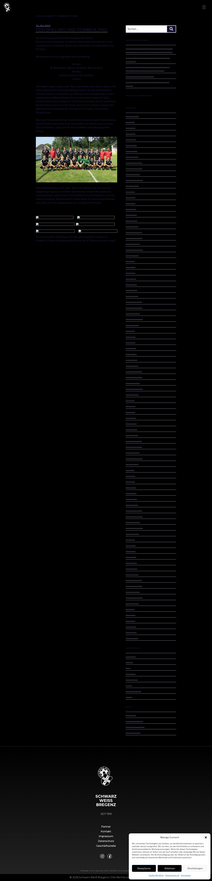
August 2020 (132, 533)
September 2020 (134, 527)
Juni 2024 (130, 266)
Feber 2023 (131, 359)
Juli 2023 (130, 330)
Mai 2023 (130, 341)
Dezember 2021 (134, 440)
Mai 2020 (130, 550)
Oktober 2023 (133, 312)
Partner (106, 826)
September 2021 (134, 457)
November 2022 (134, 376)
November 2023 (134, 307)
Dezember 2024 (134, 231)
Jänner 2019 (132, 637)
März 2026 (131, 144)
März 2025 (131, 214)
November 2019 (134, 585)
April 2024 (131, 278)
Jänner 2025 (132, 225)
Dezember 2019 (134, 579)
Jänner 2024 (132, 295)
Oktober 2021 (133, 452)
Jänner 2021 (132, 504)
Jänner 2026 (132, 156)
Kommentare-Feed (135, 726)
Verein (129, 696)
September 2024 (134, 249)
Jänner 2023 (132, 365)
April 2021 (131, 486)
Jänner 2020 (132, 573)
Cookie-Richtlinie (156, 875)
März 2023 (131, 353)
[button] (205, 837)
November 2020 (134, 515)
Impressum (186, 875)
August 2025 (132, 185)
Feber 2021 (131, 498)
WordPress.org (133, 732)
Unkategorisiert (133, 690)
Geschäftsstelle (106, 845)
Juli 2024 (130, 260)
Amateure (131, 656)
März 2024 (131, 283)
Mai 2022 (130, 411)
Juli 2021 (130, 469)
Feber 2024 (131, 289)
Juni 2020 (131, 544)
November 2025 (134, 167)
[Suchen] (171, 29)
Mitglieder (131, 673)
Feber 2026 (131, 150)
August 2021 (132, 463)
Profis (129, 685)
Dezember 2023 (134, 301)
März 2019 (131, 631)
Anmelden (131, 714)
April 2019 (131, 626)
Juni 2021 (130, 475)
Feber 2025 (131, 220)
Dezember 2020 (134, 510)
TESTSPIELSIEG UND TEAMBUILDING (72, 29)
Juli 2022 (130, 399)
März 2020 (131, 562)
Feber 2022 (131, 428)
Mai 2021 (130, 481)
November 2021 (134, 446)
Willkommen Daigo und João (140, 75)
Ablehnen (169, 868)
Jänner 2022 (132, 434)
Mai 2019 (130, 620)
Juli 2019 (130, 608)
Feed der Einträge (134, 720)
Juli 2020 (130, 539)
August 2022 (132, 394)
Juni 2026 (130, 127)
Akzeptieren (144, 868)
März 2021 (131, 492)
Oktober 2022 (133, 382)
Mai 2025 (130, 202)
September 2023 (134, 318)
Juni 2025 (130, 196)
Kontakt (106, 831)
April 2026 (131, 138)
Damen (129, 661)
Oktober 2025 (133, 173)
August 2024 (132, 254)
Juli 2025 (130, 191)
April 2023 (131, 347)
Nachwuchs (132, 679)
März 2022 (131, 423)
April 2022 (131, 417)
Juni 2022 (130, 405)
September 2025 (134, 179)
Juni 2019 (130, 614)
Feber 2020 (131, 568)
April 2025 (131, 208)
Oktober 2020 (133, 521)
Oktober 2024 (133, 243)
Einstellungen (195, 868)
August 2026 (132, 115)
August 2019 (132, 602)
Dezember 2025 (134, 162)
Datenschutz (106, 841)
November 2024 (134, 237)
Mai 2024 (130, 272)
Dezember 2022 (134, 370)
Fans (128, 667)
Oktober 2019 (133, 591)
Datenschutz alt (172, 875)
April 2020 (131, 556)
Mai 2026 (130, 133)
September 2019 (134, 597)
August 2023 (132, 324)
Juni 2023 (130, 336)
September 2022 (134, 388)
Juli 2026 (130, 121)
